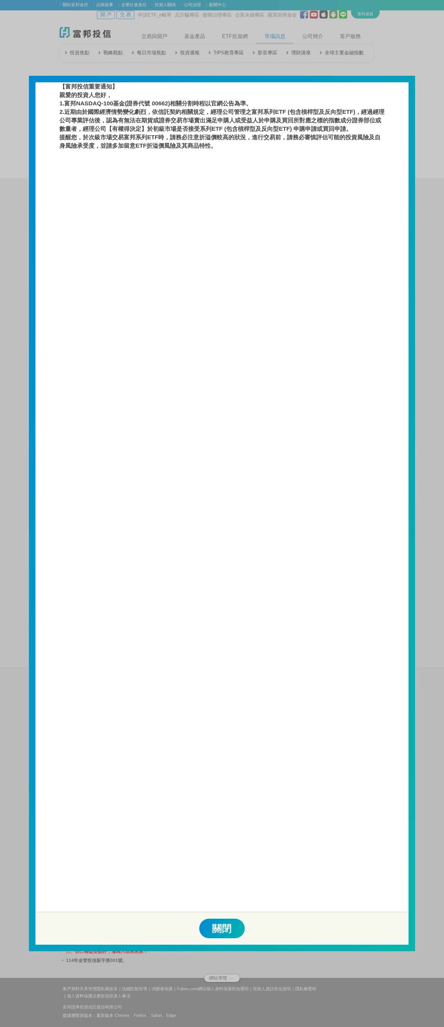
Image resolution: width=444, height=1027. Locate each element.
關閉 (222, 928)
